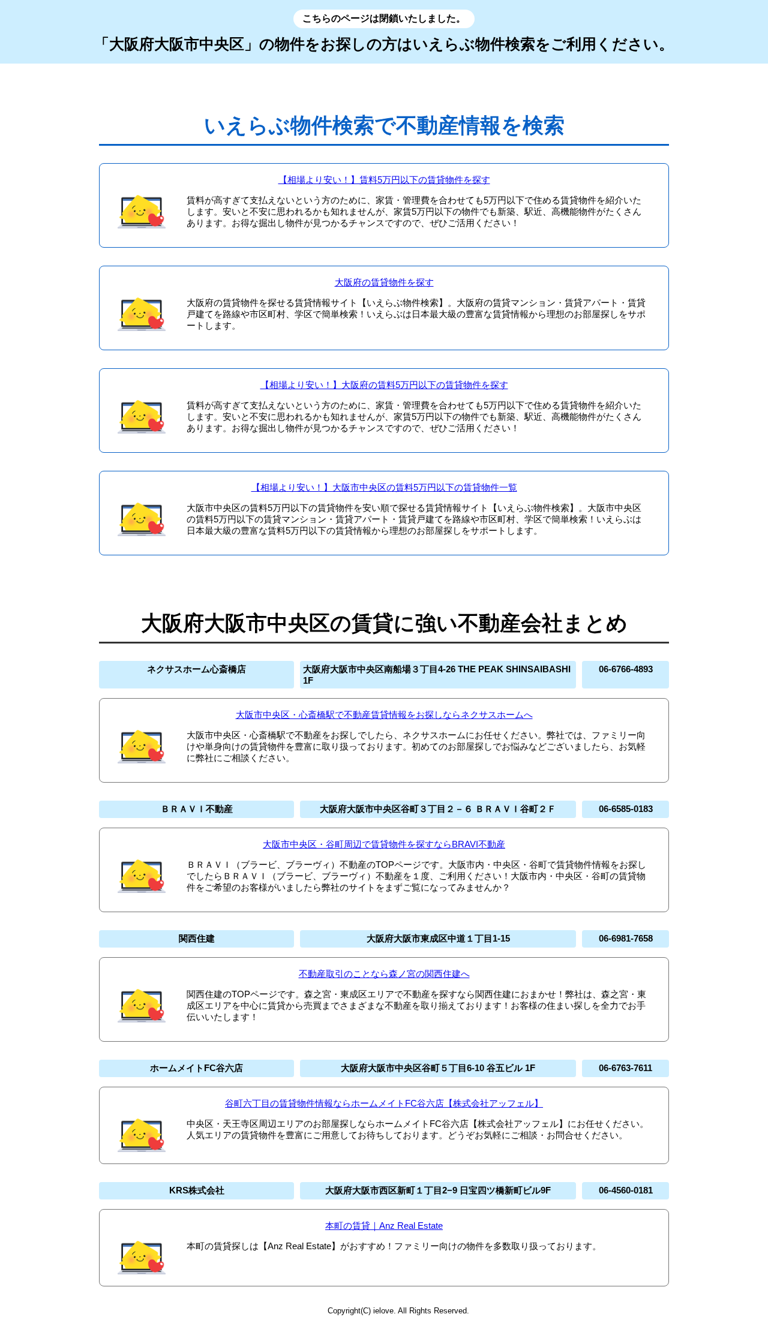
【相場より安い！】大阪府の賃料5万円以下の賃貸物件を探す (384, 385)
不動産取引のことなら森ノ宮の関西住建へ (384, 974)
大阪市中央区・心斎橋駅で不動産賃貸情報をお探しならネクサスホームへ (384, 714)
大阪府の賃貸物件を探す (384, 282)
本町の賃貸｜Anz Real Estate (384, 1225)
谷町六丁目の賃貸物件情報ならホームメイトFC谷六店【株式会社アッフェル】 (384, 1103)
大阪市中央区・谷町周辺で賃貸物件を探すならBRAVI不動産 (384, 844)
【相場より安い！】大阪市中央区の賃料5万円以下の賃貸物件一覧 (384, 487)
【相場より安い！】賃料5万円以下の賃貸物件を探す (384, 180)
